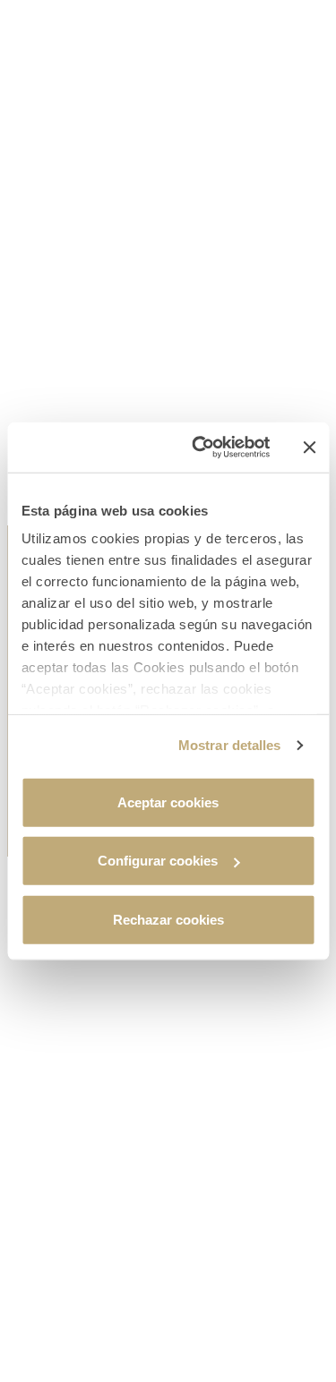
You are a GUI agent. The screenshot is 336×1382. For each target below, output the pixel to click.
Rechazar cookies (168, 918)
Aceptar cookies (168, 801)
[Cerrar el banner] (309, 447)
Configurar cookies (158, 860)
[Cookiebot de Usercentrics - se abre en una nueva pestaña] (200, 447)
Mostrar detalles (229, 745)
